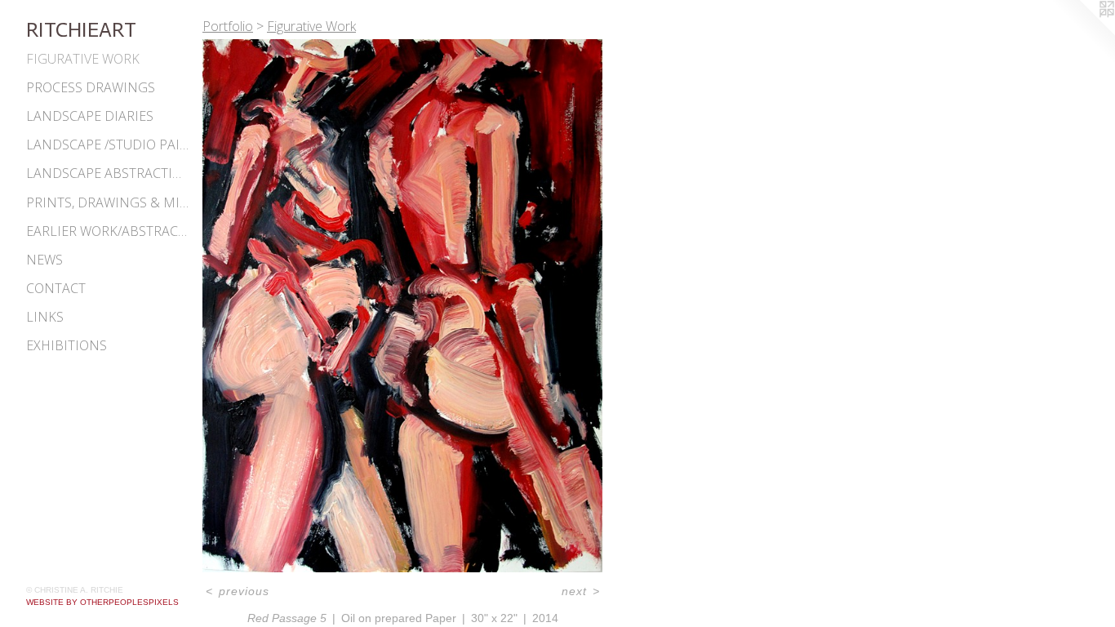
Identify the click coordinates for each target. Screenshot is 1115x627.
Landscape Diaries (89, 116)
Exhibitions (66, 345)
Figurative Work (83, 59)
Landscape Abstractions (107, 173)
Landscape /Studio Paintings (107, 144)
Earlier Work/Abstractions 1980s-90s (107, 231)
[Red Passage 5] (402, 305)
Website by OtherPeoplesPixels (102, 602)
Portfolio (227, 26)
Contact (56, 288)
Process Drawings (90, 87)
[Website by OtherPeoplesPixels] (1082, 32)
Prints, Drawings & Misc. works (107, 202)
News (44, 260)
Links (45, 317)
